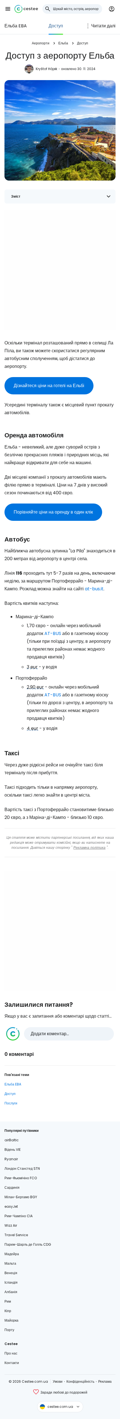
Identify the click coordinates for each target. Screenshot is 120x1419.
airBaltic (11, 1140)
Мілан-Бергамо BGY (20, 1197)
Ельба (63, 43)
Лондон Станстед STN (22, 1168)
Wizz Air (10, 1225)
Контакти (11, 1362)
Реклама (105, 1381)
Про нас (10, 1353)
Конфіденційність (80, 1381)
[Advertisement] (60, 270)
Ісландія (11, 1282)
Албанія (10, 1291)
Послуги (10, 1103)
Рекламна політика (89, 847)
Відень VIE (12, 1149)
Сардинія (12, 1187)
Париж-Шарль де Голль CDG (27, 1244)
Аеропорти (40, 43)
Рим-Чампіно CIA (18, 1216)
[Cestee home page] (26, 9)
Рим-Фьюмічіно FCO (20, 1178)
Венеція (10, 1273)
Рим (7, 1301)
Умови (58, 1381)
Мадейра (11, 1254)
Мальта (10, 1263)
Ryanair (11, 1159)
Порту (9, 1329)
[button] (7, 8)
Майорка (11, 1320)
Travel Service (16, 1235)
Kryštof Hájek (46, 68)
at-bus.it (94, 589)
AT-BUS (52, 633)
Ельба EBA (15, 26)
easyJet (11, 1206)
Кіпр (7, 1310)
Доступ (56, 26)
